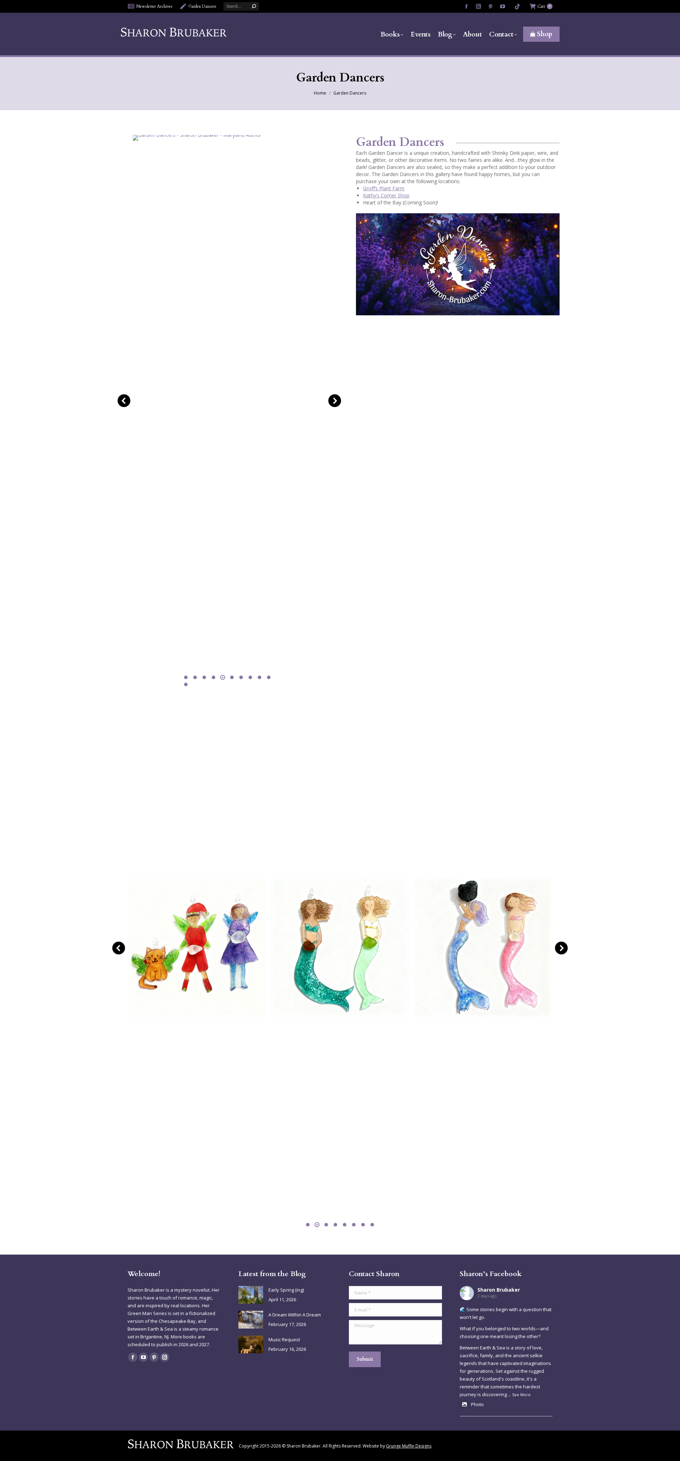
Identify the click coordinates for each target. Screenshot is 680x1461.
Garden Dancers (202, 6)
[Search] (254, 6)
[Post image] (250, 1295)
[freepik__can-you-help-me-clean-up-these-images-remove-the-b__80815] (197, 947)
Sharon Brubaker (498, 1289)
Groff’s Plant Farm (383, 188)
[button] (124, 400)
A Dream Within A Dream (294, 1314)
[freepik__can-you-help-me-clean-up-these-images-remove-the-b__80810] (482, 947)
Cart (543, 6)
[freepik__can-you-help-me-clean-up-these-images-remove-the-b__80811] (339, 947)
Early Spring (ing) (286, 1290)
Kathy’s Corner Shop (386, 195)
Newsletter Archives (154, 6)
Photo (477, 1404)
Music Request (284, 1339)
